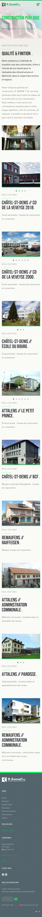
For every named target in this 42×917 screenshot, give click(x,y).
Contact (4, 818)
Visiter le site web (8, 830)
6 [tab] (28, 260)
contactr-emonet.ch (10, 855)
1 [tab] (16, 191)
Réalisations (6, 808)
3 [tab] (22, 191)
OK (16, 899)
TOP (36, 911)
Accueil (4, 798)
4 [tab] (25, 191)
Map (4, 861)
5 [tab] (25, 260)
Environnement (7, 814)
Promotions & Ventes (9, 811)
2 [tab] (19, 191)
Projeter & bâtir (7, 804)
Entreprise (5, 801)
